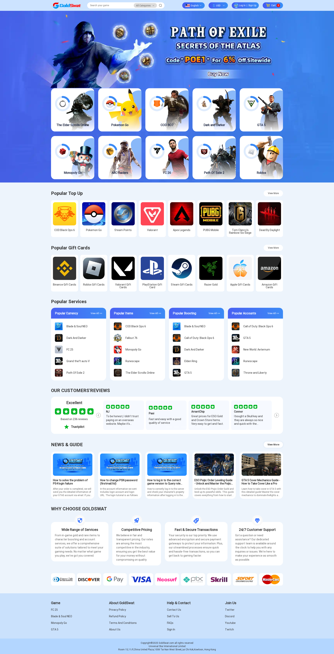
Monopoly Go (59, 623)
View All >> (96, 313)
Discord (229, 616)
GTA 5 (54, 629)
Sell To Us (173, 616)
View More (273, 193)
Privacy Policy (117, 609)
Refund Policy (117, 616)
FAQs (170, 623)
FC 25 (54, 609)
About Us (114, 629)
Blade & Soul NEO (61, 616)
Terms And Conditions (123, 623)
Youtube (230, 623)
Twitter (229, 609)
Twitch (229, 629)
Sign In (171, 629)
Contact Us (174, 609)
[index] (66, 5)
